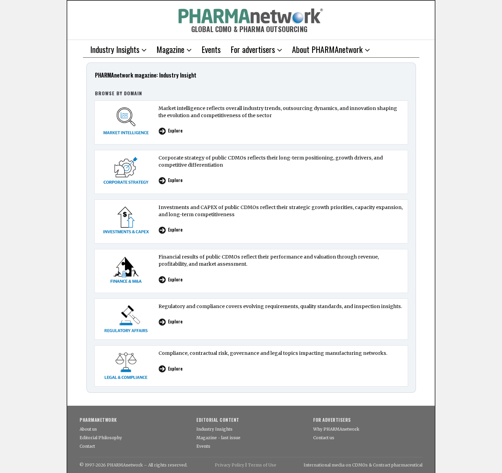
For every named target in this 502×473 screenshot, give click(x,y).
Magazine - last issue (218, 437)
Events (203, 446)
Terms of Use (262, 465)
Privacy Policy (229, 465)
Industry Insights (214, 429)
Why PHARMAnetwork (336, 429)
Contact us (323, 437)
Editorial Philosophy (101, 437)
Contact (87, 446)
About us (88, 429)
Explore (175, 130)
